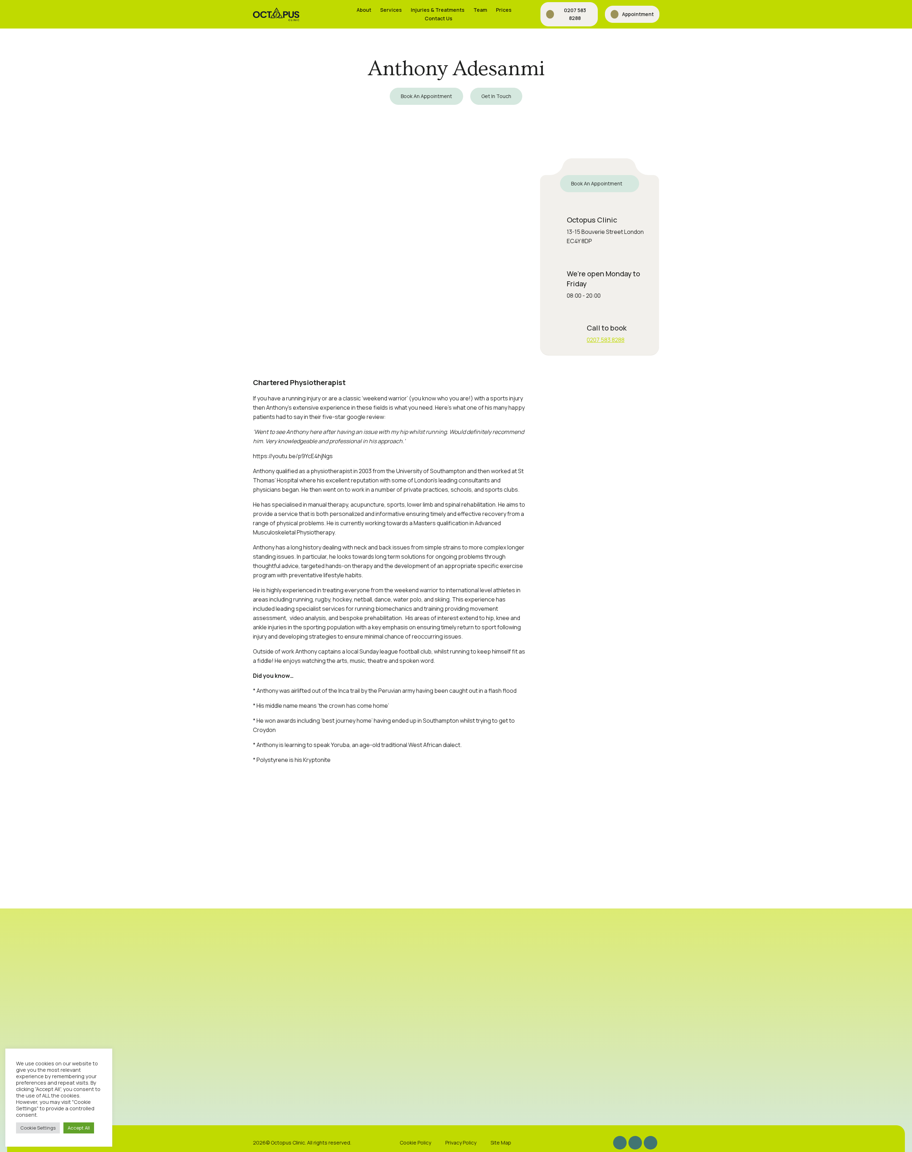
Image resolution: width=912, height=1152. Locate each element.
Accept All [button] (79, 1128)
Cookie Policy (415, 1142)
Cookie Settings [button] (38, 1128)
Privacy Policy (460, 1142)
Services (391, 9)
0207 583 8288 (606, 340)
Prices (504, 9)
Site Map (501, 1142)
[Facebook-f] (635, 1143)
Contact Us (438, 18)
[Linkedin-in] (650, 1143)
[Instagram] (620, 1143)
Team (480, 9)
